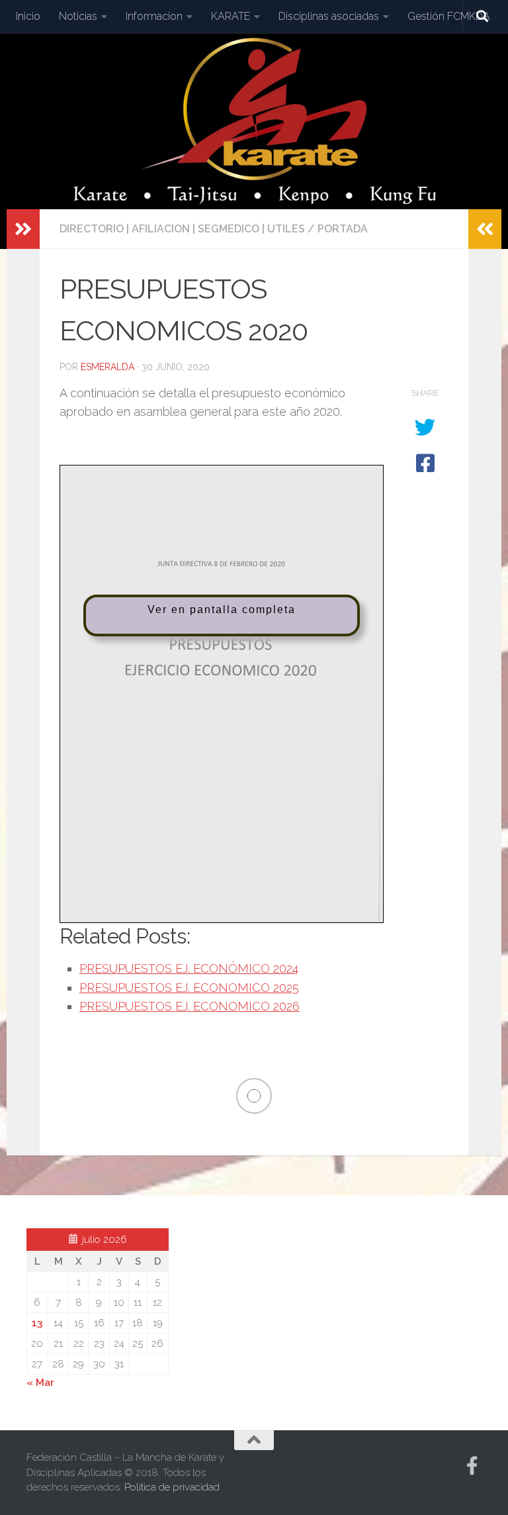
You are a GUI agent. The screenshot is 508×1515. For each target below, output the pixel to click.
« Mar (40, 1383)
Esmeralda (107, 367)
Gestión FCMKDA (448, 16)
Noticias (78, 16)
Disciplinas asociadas (328, 16)
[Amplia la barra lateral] (23, 229)
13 (37, 1323)
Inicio (28, 16)
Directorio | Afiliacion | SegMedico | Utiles (182, 228)
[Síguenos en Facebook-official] (472, 1466)
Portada (343, 228)
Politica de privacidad (172, 1487)
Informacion (154, 16)
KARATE (230, 16)
